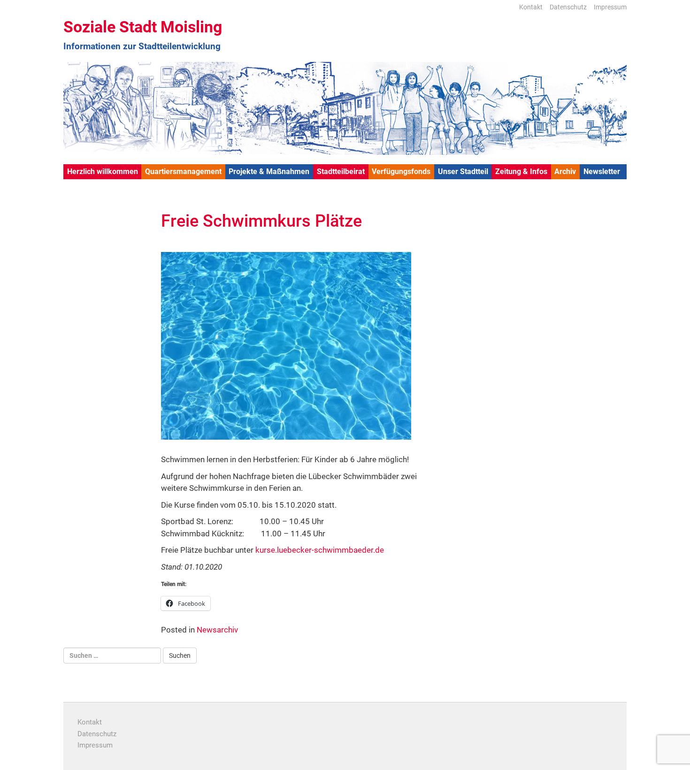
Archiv (565, 171)
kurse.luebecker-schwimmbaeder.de (319, 550)
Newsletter (601, 171)
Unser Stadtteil (463, 171)
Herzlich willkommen (102, 171)
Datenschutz (568, 7)
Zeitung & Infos (521, 171)
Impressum (610, 7)
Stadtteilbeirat (341, 171)
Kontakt (531, 7)
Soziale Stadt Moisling (142, 26)
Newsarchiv (217, 629)
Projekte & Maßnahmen (269, 171)
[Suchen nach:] (112, 655)
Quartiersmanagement (183, 171)
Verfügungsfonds (401, 171)
